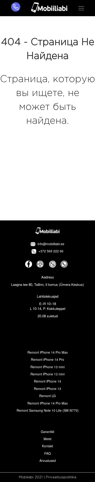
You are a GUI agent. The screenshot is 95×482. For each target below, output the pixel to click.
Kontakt (47, 446)
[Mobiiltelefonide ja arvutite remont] (49, 8)
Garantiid (47, 431)
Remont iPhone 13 (47, 388)
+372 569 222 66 (51, 251)
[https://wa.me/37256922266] (64, 264)
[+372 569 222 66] (15, 8)
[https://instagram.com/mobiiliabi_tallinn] (40, 264)
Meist (47, 438)
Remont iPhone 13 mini (47, 367)
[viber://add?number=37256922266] (52, 264)
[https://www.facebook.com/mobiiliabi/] (28, 264)
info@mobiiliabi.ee (51, 243)
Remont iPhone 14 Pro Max (47, 352)
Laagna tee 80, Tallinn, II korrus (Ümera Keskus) (47, 284)
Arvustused (47, 460)
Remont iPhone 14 (47, 381)
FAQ (47, 453)
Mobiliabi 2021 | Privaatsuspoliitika (47, 477)
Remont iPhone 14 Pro (47, 359)
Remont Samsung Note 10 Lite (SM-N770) (48, 410)
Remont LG (47, 395)
